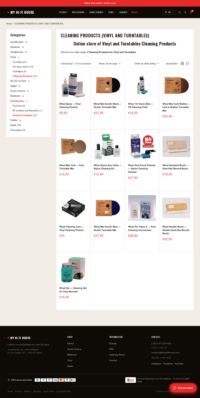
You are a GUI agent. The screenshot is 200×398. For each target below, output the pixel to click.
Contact (113, 360)
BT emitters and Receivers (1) (27, 110)
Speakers (15, 46)
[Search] (179, 12)
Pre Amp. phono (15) (23, 66)
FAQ (111, 349)
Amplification (17, 41)
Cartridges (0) (19, 71)
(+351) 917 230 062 (161, 343)
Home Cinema (96, 12)
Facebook (168, 363)
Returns (27, 391)
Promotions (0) (17, 130)
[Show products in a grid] (182, 63)
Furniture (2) (19, 105)
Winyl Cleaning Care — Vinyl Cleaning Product (71, 228)
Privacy (18, 391)
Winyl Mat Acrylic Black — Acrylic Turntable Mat (108, 105)
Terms (10, 391)
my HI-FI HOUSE (22, 12)
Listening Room (117, 354)
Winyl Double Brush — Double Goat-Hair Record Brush (175, 230)
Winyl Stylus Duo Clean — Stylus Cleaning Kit (108, 167)
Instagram (156, 363)
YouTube (179, 363)
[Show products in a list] (187, 63)
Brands (123, 12)
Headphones (17, 51)
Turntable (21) (20, 61)
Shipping (37, 391)
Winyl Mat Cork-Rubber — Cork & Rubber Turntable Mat (176, 107)
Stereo (62, 12)
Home (9, 23)
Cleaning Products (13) (25, 76)
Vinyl (111, 12)
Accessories (17, 101)
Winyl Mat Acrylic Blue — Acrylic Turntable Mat (107, 228)
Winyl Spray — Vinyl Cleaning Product (70, 105)
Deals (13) (15, 125)
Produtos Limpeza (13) (25, 115)
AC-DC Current (18, 80)
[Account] (185, 12)
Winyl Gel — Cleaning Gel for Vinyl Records (73, 289)
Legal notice (48, 391)
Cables (14, 120)
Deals (134, 12)
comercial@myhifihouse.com (165, 352)
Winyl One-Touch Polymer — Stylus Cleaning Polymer (142, 168)
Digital (13, 85)
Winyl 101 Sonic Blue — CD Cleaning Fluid (140, 105)
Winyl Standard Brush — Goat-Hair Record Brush (175, 167)
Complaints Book (63, 391)
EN (169, 12)
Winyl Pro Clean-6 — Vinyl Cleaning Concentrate (142, 228)
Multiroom (78, 12)
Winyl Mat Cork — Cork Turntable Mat (71, 167)
